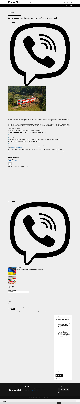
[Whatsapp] (67, 2)
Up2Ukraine (50, 397)
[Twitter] (63, 2)
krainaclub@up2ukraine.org (33, 390)
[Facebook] (62, 2)
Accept (58, 402)
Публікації (29, 2)
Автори (44, 2)
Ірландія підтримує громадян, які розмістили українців (64, 325)
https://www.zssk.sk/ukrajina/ (60, 151)
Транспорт (19, 15)
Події (34, 2)
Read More (63, 402)
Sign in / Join (16, 5)
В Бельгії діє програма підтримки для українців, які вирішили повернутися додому (29, 269)
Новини (23, 2)
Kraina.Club (14, 2)
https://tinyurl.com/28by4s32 (16, 147)
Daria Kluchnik (12, 160)
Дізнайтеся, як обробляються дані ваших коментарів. (37, 311)
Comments (11, 287)
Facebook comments (13, 289)
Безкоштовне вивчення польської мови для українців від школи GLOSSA (64, 332)
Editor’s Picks (38, 2)
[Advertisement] (40, 115)
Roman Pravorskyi (61, 331)
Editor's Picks (10, 15)
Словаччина (15, 15)
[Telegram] (66, 2)
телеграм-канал (24, 153)
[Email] (65, 2)
